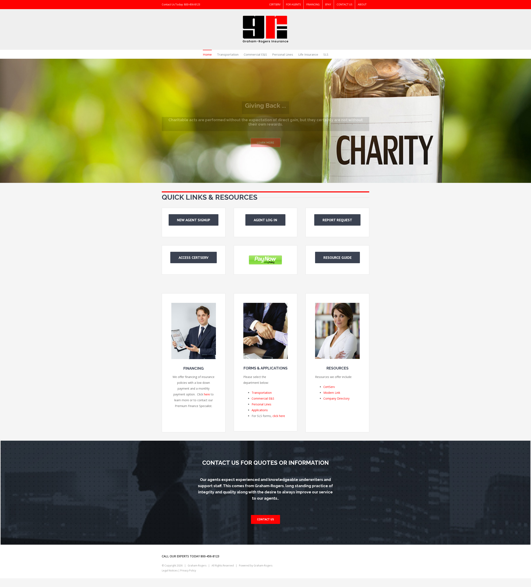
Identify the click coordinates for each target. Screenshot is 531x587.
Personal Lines (261, 404)
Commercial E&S (263, 398)
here (207, 394)
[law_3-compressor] (337, 306)
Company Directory (336, 398)
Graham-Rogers (263, 565)
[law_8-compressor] (265, 306)
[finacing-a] (193, 306)
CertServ (329, 387)
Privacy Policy (188, 570)
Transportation (262, 393)
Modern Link (331, 393)
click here (279, 416)
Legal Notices (170, 570)
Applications (260, 410)
